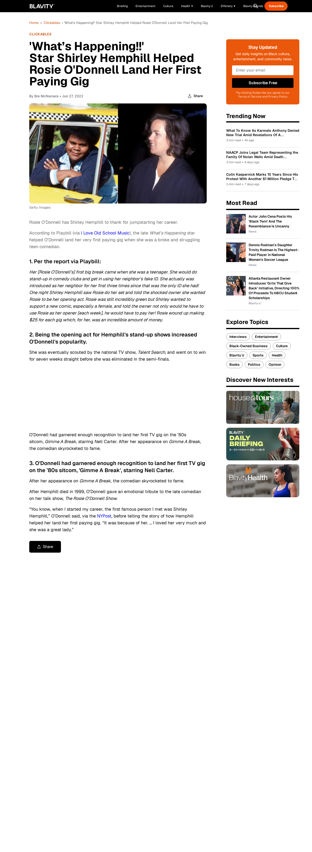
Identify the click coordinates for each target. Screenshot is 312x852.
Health (277, 355)
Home (34, 22)
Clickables (52, 22)
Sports (258, 355)
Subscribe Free (263, 82)
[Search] (256, 6)
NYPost (104, 516)
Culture (282, 346)
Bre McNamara (46, 96)
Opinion (275, 364)
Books (234, 364)
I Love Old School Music (105, 233)
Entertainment (266, 337)
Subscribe (276, 6)
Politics (254, 364)
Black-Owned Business (248, 346)
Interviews (238, 337)
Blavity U (236, 355)
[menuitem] (187, 6)
